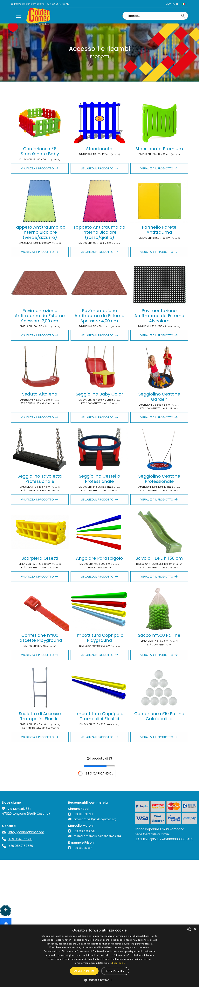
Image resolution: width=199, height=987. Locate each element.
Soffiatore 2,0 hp (99, 796)
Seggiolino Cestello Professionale (99, 478)
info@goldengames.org (29, 4)
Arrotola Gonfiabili (159, 874)
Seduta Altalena (39, 394)
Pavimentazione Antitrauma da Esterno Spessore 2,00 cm (40, 316)
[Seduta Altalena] (40, 368)
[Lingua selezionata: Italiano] (185, 4)
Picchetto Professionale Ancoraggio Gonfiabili (40, 876)
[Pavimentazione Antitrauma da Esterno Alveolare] (159, 284)
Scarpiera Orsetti (40, 558)
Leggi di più (118, 962)
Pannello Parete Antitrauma (159, 229)
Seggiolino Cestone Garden (159, 396)
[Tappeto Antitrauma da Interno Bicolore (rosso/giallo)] (99, 201)
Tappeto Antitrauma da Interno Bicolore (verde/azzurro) (40, 232)
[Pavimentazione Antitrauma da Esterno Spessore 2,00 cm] (40, 284)
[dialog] (99, 956)
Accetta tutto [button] (84, 970)
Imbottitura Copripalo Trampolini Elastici (99, 716)
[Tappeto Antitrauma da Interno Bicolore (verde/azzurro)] (40, 201)
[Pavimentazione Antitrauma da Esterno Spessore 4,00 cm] (99, 284)
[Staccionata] (99, 122)
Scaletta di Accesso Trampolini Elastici (40, 716)
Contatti (172, 4)
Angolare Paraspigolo (99, 558)
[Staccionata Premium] (159, 122)
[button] (99, 980)
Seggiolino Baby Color (99, 394)
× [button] (194, 929)
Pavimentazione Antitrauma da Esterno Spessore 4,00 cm (99, 316)
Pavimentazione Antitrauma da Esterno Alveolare (159, 316)
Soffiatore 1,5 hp (40, 796)
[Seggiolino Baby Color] (99, 368)
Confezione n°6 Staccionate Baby (40, 151)
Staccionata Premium (159, 149)
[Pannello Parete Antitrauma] (159, 201)
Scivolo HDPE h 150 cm (159, 558)
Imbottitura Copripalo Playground (99, 637)
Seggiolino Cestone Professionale (159, 478)
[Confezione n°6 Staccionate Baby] (40, 122)
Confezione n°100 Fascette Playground (39, 637)
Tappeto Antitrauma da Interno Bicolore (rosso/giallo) (99, 232)
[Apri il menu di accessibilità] (5, 910)
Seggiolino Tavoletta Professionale (40, 478)
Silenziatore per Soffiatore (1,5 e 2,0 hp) (159, 798)
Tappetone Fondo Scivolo (99, 876)
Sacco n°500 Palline (159, 635)
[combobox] (189, 929)
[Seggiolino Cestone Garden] (159, 368)
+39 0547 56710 (59, 4)
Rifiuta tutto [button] (115, 970)
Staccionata (99, 149)
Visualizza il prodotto (37, 168)
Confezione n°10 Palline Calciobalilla (159, 716)
